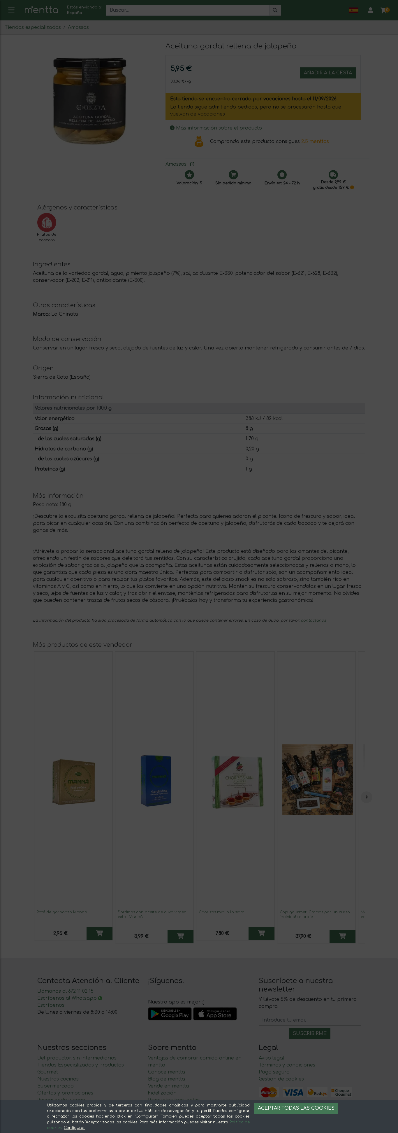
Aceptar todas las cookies (296, 1108)
